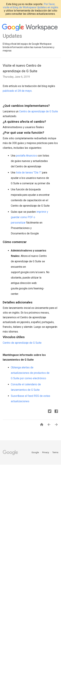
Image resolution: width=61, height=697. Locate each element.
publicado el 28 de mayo (17, 90)
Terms (55, 452)
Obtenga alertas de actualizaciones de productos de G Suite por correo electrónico (30, 373)
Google (35, 452)
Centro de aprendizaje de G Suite (38, 111)
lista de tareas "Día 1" (28, 172)
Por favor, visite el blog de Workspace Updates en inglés (30, 6)
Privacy (45, 452)
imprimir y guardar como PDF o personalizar (29, 217)
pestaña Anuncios (26, 155)
